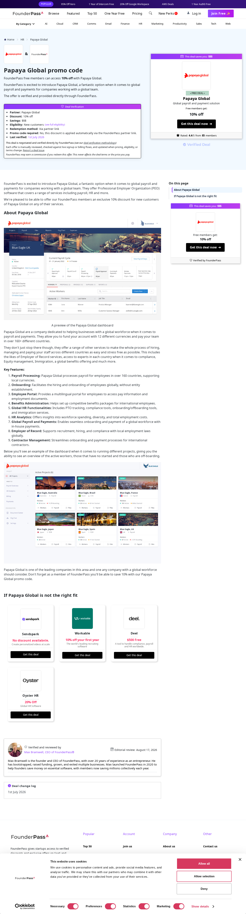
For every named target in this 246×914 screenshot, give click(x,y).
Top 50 (92, 13)
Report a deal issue (33, 150)
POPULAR (46, 4)
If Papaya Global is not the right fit (195, 196)
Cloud (60, 23)
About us (169, 846)
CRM (75, 23)
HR (140, 23)
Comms (91, 23)
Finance (125, 23)
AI (46, 23)
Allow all (204, 863)
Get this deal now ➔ (196, 124)
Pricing (137, 13)
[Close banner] (240, 859)
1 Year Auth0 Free (201, 4)
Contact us (210, 846)
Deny (204, 888)
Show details (200, 906)
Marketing (157, 23)
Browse (53, 13)
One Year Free (115, 13)
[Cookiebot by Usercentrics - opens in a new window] (25, 906)
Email (108, 23)
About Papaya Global (187, 190)
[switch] (110, 906)
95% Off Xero (68, 4)
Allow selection (204, 876)
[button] (25, 24)
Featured (73, 13)
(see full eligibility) (55, 124)
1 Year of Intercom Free (101, 4)
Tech (213, 23)
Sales (199, 23)
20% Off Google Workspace (134, 4)
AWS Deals (168, 4)
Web (228, 23)
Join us (127, 846)
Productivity (180, 23)
